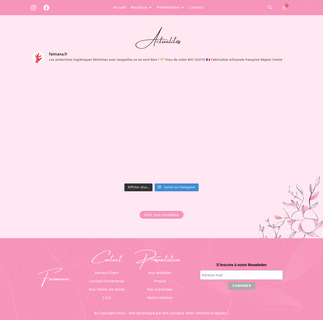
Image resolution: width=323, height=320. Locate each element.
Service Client (107, 273)
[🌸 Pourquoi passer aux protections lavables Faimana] (63, 161)
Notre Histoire (159, 298)
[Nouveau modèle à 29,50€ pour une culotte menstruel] (63, 124)
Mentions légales (211, 313)
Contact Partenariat (106, 281)
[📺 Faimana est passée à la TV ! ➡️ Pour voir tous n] (128, 86)
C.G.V (106, 298)
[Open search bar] (270, 7)
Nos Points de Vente (107, 289)
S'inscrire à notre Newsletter (241, 265)
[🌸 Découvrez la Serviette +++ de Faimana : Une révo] (194, 124)
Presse (160, 281)
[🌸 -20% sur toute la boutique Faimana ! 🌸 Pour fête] (63, 86)
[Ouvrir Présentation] (182, 7)
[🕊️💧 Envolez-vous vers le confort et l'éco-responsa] (194, 161)
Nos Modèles (159, 273)
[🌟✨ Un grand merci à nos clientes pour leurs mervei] (259, 124)
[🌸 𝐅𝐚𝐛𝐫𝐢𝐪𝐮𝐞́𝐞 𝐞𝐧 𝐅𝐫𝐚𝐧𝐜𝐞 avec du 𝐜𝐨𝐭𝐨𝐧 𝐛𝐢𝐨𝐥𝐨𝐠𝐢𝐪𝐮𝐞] (194, 86)
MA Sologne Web (178, 313)
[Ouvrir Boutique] (150, 7)
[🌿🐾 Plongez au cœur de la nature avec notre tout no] (259, 161)
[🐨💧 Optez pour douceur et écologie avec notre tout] (128, 161)
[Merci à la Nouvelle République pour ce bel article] (259, 86)
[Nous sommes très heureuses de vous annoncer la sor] (128, 124)
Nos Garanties (159, 289)
